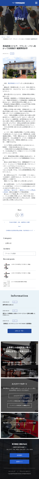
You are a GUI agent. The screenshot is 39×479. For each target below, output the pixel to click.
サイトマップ (12, 471)
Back (19, 226)
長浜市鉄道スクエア (14, 83)
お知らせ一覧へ (19, 331)
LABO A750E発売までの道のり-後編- (21, 264)
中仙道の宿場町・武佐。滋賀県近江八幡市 (19, 222)
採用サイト (19, 462)
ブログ (12, 53)
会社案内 (19, 455)
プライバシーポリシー (25, 471)
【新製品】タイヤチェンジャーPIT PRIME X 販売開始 (17, 323)
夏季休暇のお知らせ (8, 305)
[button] (16, 76)
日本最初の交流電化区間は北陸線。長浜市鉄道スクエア (19, 230)
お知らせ (8, 243)
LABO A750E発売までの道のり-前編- (21, 273)
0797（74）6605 (14, 449)
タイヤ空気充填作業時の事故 (19, 281)
